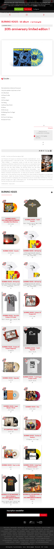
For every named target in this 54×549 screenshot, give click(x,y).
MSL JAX (51, 534)
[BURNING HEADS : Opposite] (10, 366)
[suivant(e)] (43, 15)
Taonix (24, 547)
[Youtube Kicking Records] (39, 522)
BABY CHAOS (6, 527)
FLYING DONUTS (4, 531)
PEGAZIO (26, 536)
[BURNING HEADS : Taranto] (10, 239)
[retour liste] (26, 15)
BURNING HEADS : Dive (32, 407)
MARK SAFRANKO (22, 534)
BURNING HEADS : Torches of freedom (32, 436)
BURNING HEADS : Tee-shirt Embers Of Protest (11, 316)
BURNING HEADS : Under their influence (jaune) (32, 466)
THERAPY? (17, 542)
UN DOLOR (32, 542)
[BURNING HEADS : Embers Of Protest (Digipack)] (10, 335)
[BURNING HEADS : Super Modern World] (10, 395)
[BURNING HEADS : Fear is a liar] (11, 454)
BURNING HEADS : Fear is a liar (11, 465)
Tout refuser (28, 9)
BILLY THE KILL (38, 527)
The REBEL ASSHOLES (9, 542)
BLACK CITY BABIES (46, 527)
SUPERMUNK (21, 538)
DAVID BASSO (32, 529)
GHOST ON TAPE (34, 531)
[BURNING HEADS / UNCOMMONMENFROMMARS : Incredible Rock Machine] (10, 208)
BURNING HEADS (7, 25)
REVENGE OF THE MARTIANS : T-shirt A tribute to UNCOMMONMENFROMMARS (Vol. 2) (10, 497)
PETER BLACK (32, 536)
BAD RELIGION (21, 527)
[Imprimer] (42, 151)
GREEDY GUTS (42, 531)
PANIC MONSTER (19, 536)
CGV (42, 547)
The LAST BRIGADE (41, 540)
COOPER (15, 529)
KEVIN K (44, 533)
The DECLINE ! (16, 540)
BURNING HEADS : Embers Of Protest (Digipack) (10, 347)
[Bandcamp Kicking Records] (32, 522)
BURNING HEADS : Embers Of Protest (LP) (32, 313)
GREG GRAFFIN (50, 531)
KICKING (49, 533)
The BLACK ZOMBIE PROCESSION (42, 538)
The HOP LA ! (33, 540)
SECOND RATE (47, 536)
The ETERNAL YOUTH (24, 540)
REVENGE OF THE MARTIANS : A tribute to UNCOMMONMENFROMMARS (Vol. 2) (32, 497)
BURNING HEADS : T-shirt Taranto (32, 220)
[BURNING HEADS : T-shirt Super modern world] (32, 366)
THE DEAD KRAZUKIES (7, 540)
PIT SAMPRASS (39, 536)
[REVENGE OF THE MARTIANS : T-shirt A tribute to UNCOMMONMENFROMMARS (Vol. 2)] (11, 483)
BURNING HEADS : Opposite (11, 378)
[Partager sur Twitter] (46, 151)
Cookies (35, 5)
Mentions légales (30, 547)
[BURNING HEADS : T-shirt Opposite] (32, 336)
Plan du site (37, 547)
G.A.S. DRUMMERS (21, 531)
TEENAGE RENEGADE (29, 538)
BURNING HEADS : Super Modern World (11, 407)
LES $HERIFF (3, 534)
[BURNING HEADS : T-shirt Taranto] (32, 208)
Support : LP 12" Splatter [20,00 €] (41, 136)
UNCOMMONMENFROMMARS (42, 542)
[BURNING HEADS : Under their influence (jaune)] (32, 454)
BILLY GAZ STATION (29, 527)
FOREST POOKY (12, 531)
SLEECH (15, 538)
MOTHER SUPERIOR (44, 534)
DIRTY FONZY (47, 529)
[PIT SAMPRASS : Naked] (11, 421)
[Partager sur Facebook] (44, 151)
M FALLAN (15, 534)
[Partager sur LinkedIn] (49, 151)
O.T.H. (13, 536)
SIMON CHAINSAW (8, 538)
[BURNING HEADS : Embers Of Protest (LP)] (32, 301)
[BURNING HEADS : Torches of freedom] (32, 424)
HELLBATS (15, 533)
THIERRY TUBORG (25, 542)
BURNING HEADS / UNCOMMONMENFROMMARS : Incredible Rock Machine (11, 220)
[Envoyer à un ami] (40, 151)
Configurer (36, 9)
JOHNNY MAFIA (30, 533)
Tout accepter (19, 9)
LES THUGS (9, 534)
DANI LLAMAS (25, 529)
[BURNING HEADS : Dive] (32, 395)
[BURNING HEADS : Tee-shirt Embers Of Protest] (10, 303)
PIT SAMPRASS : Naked (11, 429)
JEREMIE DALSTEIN (22, 533)
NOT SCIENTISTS (7, 536)
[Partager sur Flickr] (51, 151)
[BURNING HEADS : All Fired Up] (32, 239)
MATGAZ (37, 534)
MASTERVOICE (30, 534)
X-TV (32, 544)
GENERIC (28, 531)
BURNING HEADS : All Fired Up (32, 251)
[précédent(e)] (9, 15)
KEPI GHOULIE (38, 533)
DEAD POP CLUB (39, 529)
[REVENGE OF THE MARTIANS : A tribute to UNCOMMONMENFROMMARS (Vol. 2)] (32, 483)
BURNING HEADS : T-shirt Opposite (32, 348)
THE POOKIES (49, 540)
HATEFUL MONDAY (7, 533)
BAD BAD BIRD (14, 527)
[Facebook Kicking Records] (25, 522)
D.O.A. (19, 529)
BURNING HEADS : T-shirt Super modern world (32, 377)
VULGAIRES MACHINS (25, 544)
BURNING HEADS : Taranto (11, 251)
